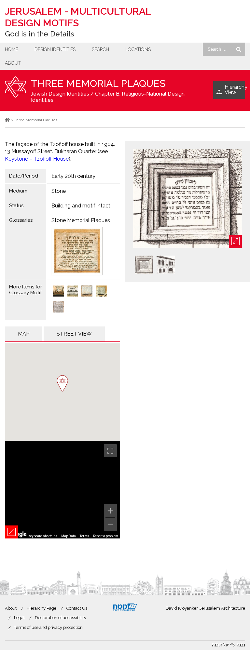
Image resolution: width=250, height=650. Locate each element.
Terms (84, 536)
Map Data (68, 536)
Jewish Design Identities (60, 94)
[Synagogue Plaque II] (72, 291)
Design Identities (55, 49)
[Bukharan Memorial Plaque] (58, 307)
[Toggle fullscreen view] (110, 450)
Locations (138, 49)
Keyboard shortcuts (42, 536)
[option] (187, 199)
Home (11, 49)
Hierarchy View (235, 89)
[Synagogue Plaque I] (86, 291)
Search (100, 49)
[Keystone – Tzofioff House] (58, 291)
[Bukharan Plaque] (101, 291)
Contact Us (76, 608)
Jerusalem (78, 17)
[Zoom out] (110, 524)
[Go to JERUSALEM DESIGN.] (7, 120)
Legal (19, 617)
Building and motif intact (80, 206)
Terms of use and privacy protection (48, 627)
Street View (74, 334)
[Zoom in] (110, 510)
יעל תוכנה (220, 645)
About (13, 63)
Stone (58, 191)
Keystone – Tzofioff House (37, 159)
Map (23, 334)
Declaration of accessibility (60, 617)
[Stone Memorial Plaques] (83, 251)
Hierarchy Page (41, 608)
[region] (62, 489)
